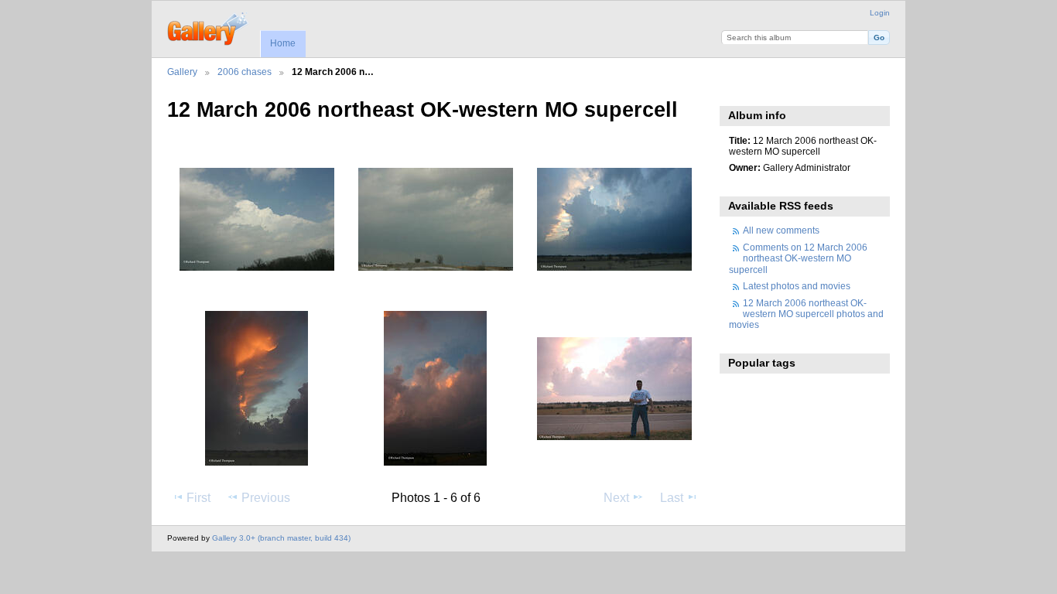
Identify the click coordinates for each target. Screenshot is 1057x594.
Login (880, 13)
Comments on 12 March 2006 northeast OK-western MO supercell (798, 258)
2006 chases (244, 72)
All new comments (781, 230)
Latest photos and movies (796, 286)
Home (283, 43)
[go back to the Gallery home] (208, 27)
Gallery (182, 72)
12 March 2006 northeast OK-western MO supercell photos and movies (806, 314)
